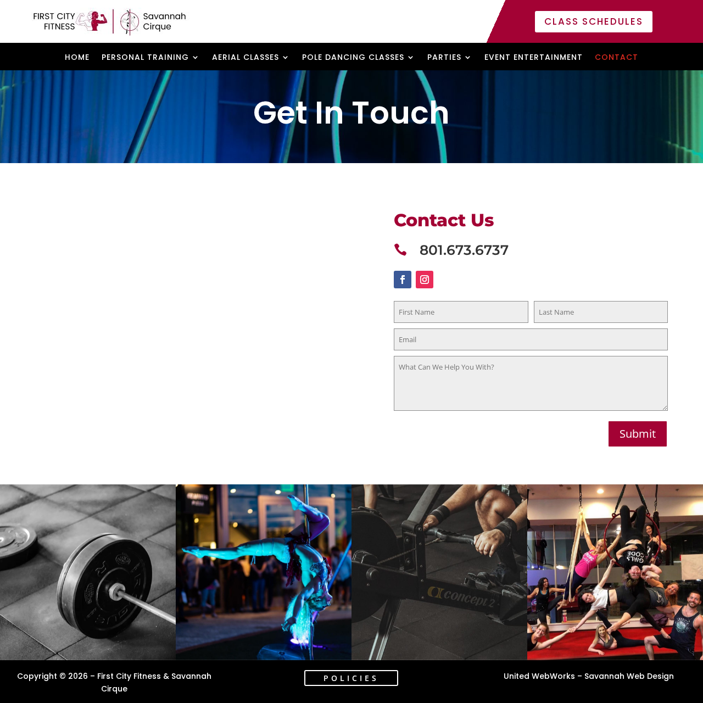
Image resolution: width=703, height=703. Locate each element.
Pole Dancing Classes (353, 58)
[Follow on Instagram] (424, 279)
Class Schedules (593, 21)
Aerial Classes (245, 58)
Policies (351, 678)
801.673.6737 (464, 250)
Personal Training (145, 58)
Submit (638, 433)
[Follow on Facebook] (402, 279)
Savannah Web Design (629, 676)
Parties (444, 58)
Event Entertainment (533, 58)
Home (77, 58)
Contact (616, 58)
